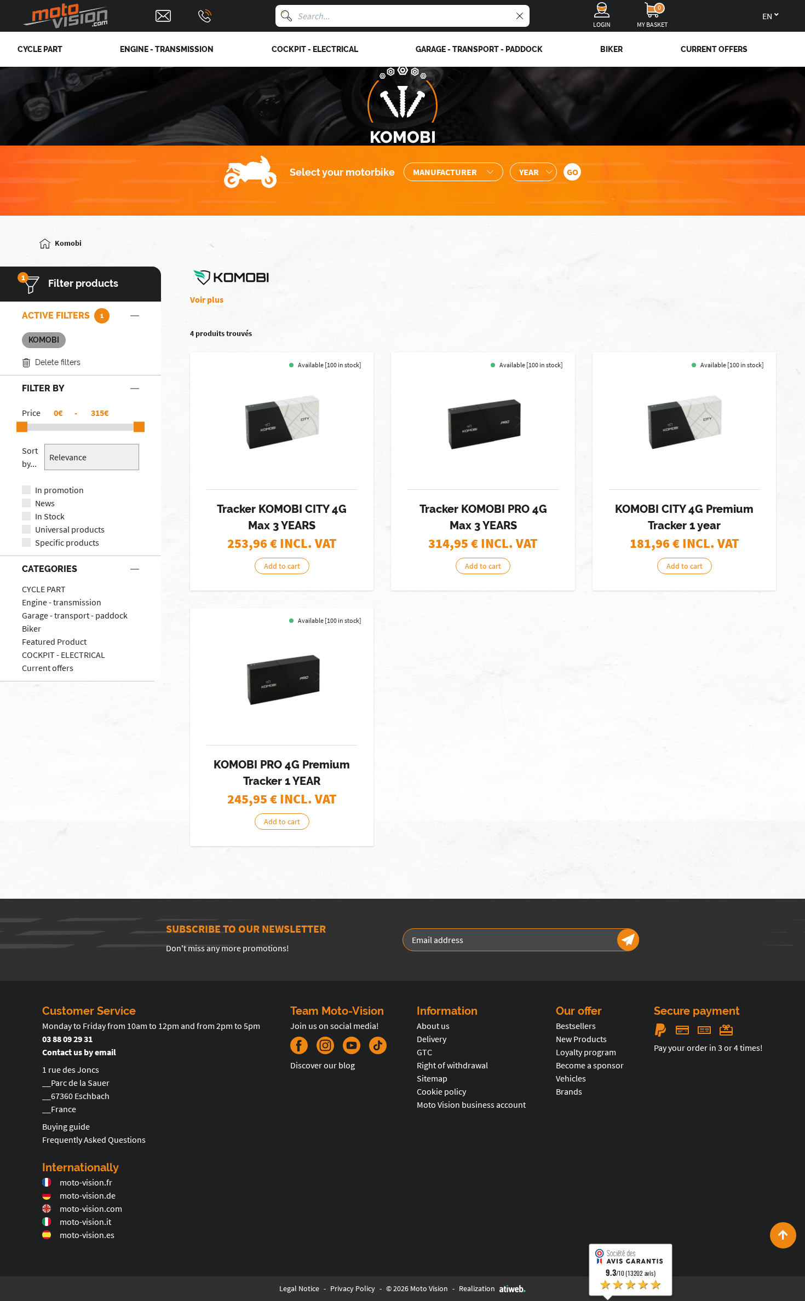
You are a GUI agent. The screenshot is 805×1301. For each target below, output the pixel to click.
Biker (31, 628)
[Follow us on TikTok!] (373, 1045)
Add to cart (282, 566)
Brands (569, 1091)
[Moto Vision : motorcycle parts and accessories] (66, 16)
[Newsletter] (628, 940)
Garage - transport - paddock (75, 615)
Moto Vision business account (471, 1104)
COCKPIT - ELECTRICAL (63, 654)
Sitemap (432, 1078)
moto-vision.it (85, 1221)
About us (433, 1025)
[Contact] (163, 16)
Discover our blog (322, 1065)
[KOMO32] (282, 679)
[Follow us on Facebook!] (299, 1045)
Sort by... (30, 457)
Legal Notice (299, 1288)
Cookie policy (441, 1091)
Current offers (47, 667)
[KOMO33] (483, 423)
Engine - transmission (61, 602)
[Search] (286, 16)
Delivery (431, 1038)
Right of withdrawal (452, 1065)
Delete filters (58, 362)
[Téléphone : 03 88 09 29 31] (204, 15)
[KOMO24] (282, 423)
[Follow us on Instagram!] (325, 1045)
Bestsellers (576, 1025)
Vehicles (571, 1078)
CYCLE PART (44, 588)
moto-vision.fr (86, 1182)
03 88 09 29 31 (67, 1038)
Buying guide (66, 1126)
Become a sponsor (590, 1065)
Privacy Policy (352, 1288)
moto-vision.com (91, 1208)
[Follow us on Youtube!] (351, 1045)
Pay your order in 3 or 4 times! (708, 1047)
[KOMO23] (684, 423)
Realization (477, 1288)
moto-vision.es (87, 1234)
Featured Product (54, 641)
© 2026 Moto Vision (417, 1288)
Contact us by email (79, 1051)
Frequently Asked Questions (94, 1139)
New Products (581, 1038)
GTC (424, 1051)
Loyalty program (586, 1051)
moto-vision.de (88, 1195)
